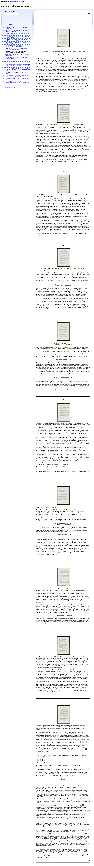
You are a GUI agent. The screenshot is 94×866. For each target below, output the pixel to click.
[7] (67, 275)
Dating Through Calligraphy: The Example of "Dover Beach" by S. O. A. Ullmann (17, 31)
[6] (48, 269)
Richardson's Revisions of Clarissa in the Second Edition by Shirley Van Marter (16, 40)
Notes (13, 62)
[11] (59, 591)
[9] (67, 374)
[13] (53, 687)
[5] (45, 229)
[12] (55, 656)
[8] (53, 354)
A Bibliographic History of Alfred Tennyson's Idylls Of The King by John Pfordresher (18, 49)
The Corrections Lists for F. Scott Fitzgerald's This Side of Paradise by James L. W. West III (18, 76)
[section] (12, 60)
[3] (59, 133)
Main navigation (20, 1)
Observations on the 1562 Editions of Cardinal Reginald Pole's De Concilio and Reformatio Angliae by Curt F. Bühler (18, 65)
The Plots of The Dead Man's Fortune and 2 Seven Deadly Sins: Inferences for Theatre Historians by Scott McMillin (18, 69)
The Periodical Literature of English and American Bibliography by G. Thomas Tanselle (17, 46)
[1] (88, 58)
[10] (62, 516)
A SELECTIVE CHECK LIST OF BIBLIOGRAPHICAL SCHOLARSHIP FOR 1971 (17, 82)
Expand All (11, 87)
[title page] (10, 24)
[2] (43, 90)
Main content (12, 1)
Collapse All (6, 87)
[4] (48, 160)
